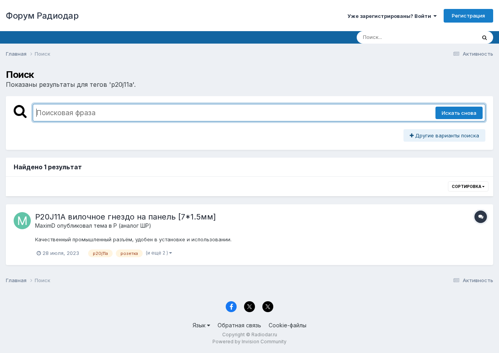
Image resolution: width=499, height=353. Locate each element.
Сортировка (467, 186)
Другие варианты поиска (446, 135)
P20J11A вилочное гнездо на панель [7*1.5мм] (125, 216)
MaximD (45, 225)
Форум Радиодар (42, 16)
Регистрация (468, 15)
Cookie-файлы (287, 325)
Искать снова (459, 113)
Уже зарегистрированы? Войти (390, 16)
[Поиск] (484, 37)
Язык (200, 325)
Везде (458, 37)
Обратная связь (239, 325)
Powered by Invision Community (249, 341)
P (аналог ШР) (132, 225)
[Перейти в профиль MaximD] (22, 220)
